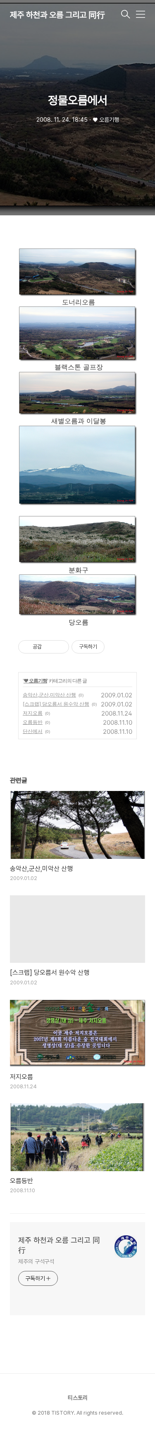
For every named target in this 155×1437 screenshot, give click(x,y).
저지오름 (33, 713)
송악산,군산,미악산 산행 (49, 695)
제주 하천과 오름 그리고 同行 (57, 15)
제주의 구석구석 (36, 1261)
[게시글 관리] (60, 647)
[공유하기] (49, 647)
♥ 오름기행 (35, 681)
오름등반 (33, 722)
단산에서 (33, 731)
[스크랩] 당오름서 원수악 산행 (56, 704)
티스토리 (78, 1397)
